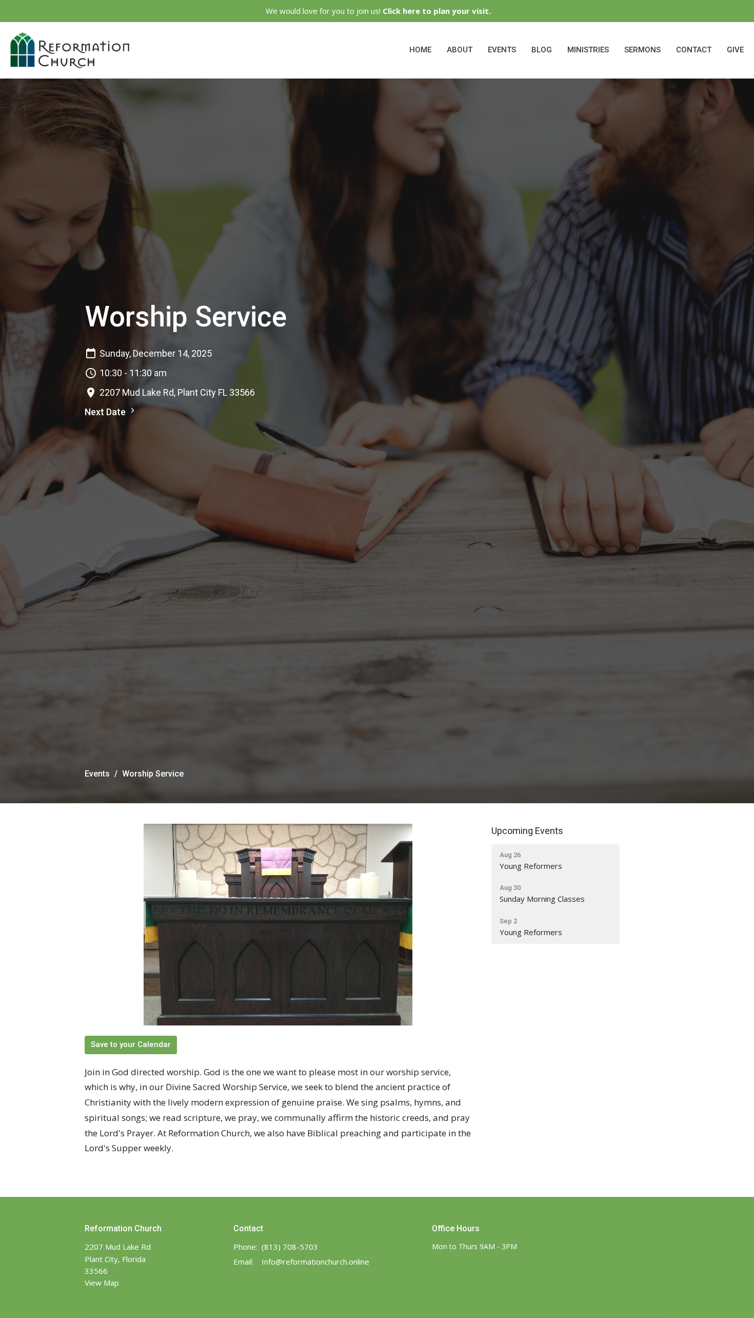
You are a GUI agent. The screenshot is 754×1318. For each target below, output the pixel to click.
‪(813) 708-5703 (290, 1247)
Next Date (106, 411)
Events (502, 49)
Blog (541, 49)
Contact (693, 49)
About (459, 49)
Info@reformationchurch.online (315, 1261)
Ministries (588, 49)
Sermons (642, 49)
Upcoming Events (527, 830)
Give (735, 49)
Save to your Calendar (131, 1044)
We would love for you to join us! (378, 11)
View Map (102, 1282)
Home (420, 49)
